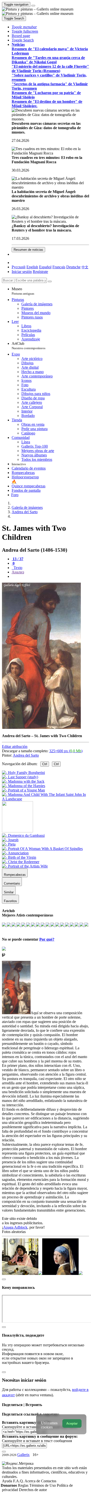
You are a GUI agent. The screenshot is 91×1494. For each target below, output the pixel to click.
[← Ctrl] (45, 799)
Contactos (48, 1481)
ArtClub (28, 345)
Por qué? (46, 939)
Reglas (23, 1485)
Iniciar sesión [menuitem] (22, 272)
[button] (24, 27)
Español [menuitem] (45, 267)
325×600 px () (66, 751)
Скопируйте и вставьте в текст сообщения (37, 1441)
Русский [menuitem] (18, 267)
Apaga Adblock (15, 1227)
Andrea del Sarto (26, 755)
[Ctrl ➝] (23, 835)
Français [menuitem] (58, 267)
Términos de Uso (43, 1485)
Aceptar (72, 1423)
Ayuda (7, 1481)
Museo (23, 291)
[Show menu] (33, 5)
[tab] (17, 559)
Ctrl (44, 764)
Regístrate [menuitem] (40, 272)
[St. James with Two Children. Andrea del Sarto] (41, 727)
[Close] (50, 281)
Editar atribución (14, 746)
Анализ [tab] (18, 572)
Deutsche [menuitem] (73, 267)
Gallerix (23, 1455)
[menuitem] (85, 267)
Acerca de (33, 1481)
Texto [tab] (17, 568)
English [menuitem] (32, 267)
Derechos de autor (33, 1490)
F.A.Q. (19, 1481)
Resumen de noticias (28, 249)
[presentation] (50, 576)
